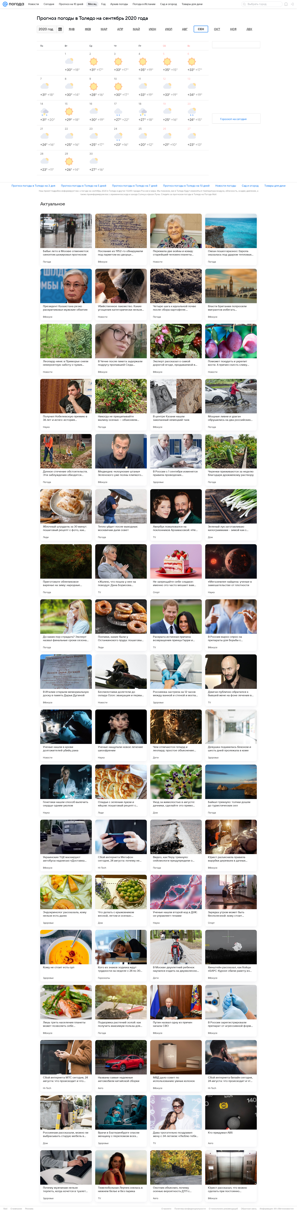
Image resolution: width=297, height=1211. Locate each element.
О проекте (166, 1209)
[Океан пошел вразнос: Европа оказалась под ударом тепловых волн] (231, 239)
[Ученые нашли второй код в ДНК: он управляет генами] (176, 900)
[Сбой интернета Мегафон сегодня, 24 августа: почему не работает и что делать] (121, 845)
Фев (88, 29)
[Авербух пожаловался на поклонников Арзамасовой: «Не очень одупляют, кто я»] (176, 515)
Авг (185, 29)
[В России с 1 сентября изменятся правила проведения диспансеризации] (176, 460)
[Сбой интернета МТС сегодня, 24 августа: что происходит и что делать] (66, 1066)
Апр (120, 29)
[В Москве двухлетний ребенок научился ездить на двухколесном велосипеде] (176, 956)
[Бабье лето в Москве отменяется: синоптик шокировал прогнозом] (66, 239)
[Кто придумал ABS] (231, 1121)
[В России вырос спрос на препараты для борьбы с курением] (231, 625)
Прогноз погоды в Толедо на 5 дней (83, 185)
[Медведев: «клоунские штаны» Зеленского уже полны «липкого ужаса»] (121, 460)
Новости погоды (225, 185)
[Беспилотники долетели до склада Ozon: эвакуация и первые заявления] (121, 680)
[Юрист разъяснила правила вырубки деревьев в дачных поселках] (231, 845)
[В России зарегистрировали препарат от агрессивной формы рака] (231, 1011)
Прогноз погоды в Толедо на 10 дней (186, 185)
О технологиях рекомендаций (223, 1209)
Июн (152, 29)
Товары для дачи (274, 185)
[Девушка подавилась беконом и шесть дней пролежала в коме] (231, 735)
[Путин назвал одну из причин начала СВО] (176, 1011)
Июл (168, 29)
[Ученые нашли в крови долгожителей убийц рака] (66, 735)
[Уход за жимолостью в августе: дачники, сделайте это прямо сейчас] (176, 790)
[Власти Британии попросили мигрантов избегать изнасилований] (231, 294)
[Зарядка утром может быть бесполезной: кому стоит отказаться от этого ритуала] (231, 900)
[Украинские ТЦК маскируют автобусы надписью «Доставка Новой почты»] (66, 845)
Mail (5, 1209)
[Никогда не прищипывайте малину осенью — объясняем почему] (121, 405)
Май (136, 29)
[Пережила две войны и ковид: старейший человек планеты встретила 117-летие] (176, 239)
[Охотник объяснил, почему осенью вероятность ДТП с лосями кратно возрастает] (176, 1176)
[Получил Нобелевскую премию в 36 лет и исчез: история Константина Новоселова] (66, 405)
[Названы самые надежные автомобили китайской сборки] (121, 1066)
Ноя (233, 29)
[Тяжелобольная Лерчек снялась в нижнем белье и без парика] (121, 1176)
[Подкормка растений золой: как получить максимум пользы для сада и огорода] (121, 1011)
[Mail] (5, 4)
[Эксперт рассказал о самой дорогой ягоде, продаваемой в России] (176, 349)
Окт (217, 29)
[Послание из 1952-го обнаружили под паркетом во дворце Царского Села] (121, 239)
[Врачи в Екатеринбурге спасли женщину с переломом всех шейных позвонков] (121, 1121)
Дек (249, 29)
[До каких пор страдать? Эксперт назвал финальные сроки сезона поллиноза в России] (66, 625)
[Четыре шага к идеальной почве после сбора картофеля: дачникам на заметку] (176, 294)
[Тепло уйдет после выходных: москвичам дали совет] (121, 515)
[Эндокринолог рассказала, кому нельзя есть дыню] (66, 900)
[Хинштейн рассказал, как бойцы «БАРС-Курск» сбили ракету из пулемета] (231, 956)
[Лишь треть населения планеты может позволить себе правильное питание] (66, 1011)
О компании (16, 1209)
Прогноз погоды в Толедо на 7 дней (134, 185)
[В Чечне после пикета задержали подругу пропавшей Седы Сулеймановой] (121, 349)
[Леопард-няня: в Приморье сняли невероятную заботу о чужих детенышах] (66, 349)
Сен (201, 29)
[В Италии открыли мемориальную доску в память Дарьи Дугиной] (66, 680)
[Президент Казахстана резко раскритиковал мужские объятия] (66, 294)
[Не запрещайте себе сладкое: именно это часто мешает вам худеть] (176, 570)
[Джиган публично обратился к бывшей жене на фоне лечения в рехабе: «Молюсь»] (231, 680)
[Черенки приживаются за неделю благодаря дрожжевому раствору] (231, 460)
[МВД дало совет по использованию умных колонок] (176, 1066)
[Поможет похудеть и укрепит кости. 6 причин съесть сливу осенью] (231, 349)
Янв (72, 29)
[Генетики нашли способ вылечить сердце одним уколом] (66, 790)
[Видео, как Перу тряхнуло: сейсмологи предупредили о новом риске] (176, 845)
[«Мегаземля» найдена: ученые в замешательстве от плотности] (231, 570)
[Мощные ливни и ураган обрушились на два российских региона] (231, 405)
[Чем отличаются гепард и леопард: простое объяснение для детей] (176, 735)
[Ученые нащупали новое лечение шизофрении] (121, 735)
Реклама (29, 1209)
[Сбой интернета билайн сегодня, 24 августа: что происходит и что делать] (231, 1066)
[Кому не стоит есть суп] (66, 956)
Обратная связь (249, 1209)
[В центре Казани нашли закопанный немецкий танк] (176, 405)
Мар (104, 29)
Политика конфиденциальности (190, 1209)
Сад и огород (250, 185)
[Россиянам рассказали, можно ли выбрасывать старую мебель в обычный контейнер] (66, 1121)
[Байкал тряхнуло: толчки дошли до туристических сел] (231, 790)
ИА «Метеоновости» (284, 1209)
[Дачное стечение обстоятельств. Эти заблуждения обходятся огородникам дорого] (66, 460)
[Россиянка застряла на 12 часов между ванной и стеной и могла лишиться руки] (176, 680)
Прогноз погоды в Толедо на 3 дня (33, 185)
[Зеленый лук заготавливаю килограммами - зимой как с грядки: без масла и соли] (231, 515)
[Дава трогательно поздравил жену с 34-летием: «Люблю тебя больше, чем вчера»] (176, 1121)
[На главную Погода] (16, 4)
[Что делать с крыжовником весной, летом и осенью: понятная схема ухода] (121, 900)
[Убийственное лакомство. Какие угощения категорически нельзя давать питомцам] (121, 294)
